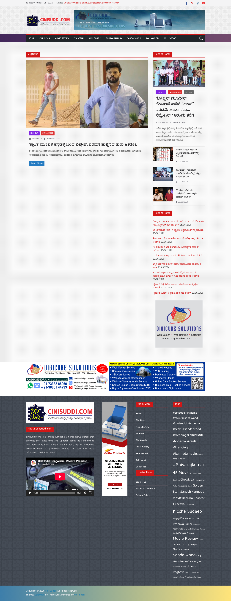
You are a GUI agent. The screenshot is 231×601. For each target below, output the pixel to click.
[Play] (30, 492)
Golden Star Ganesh (188, 489)
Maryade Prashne (186, 533)
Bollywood (170, 38)
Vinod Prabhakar (191, 577)
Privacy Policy (143, 495)
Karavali (180, 504)
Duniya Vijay (200, 480)
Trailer (175, 567)
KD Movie (190, 504)
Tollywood (152, 38)
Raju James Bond (185, 545)
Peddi (201, 539)
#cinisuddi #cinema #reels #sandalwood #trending (187, 429)
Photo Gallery (114, 38)
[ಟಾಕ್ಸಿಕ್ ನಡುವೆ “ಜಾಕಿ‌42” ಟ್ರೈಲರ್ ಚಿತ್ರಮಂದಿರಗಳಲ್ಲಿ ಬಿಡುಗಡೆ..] (163, 156)
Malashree (195, 529)
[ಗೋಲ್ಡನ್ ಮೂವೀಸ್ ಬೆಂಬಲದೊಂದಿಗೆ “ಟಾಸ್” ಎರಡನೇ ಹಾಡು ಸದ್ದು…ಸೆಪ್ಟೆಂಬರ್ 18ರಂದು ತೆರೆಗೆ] (179, 73)
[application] (60, 477)
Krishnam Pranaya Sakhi (187, 521)
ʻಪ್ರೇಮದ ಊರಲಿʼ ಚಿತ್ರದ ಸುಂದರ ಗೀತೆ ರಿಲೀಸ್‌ (172, 292)
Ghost (190, 486)
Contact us (141, 482)
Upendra (188, 572)
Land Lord (187, 529)
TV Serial (79, 38)
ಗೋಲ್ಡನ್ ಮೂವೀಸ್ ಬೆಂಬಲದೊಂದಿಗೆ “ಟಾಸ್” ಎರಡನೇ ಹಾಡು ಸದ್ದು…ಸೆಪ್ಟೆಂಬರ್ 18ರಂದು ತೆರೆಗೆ (175, 108)
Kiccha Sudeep (187, 512)
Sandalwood (134, 38)
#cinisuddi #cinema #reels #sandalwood (185, 416)
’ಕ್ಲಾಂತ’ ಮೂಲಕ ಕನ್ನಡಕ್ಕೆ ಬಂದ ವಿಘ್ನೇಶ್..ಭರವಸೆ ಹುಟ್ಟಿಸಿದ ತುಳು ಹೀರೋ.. (83, 145)
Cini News (44, 38)
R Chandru (185, 549)
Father (175, 486)
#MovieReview (179, 459)
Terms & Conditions (145, 489)
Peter (176, 545)
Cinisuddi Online (53, 139)
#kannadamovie (185, 454)
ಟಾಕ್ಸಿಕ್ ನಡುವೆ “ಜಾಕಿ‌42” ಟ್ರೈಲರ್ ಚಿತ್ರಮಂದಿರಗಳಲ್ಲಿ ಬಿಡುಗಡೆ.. (187, 153)
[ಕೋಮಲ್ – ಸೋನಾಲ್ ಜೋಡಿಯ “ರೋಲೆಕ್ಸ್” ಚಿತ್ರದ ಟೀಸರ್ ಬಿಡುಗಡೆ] (163, 176)
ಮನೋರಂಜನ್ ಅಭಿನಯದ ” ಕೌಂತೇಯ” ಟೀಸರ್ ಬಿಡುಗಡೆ (177, 255)
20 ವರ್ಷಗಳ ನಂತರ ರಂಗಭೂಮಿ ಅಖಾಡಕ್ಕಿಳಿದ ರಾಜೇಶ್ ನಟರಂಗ (187, 194)
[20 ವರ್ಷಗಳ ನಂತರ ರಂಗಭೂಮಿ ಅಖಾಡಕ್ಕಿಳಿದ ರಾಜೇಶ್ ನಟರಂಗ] (163, 196)
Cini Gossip (95, 38)
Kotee (184, 518)
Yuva (199, 577)
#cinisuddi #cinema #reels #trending (188, 441)
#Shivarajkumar (188, 465)
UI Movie (182, 567)
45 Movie (181, 473)
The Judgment (196, 562)
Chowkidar (187, 480)
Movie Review (62, 38)
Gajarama (182, 486)
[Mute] (85, 492)
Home (31, 38)
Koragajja (176, 519)
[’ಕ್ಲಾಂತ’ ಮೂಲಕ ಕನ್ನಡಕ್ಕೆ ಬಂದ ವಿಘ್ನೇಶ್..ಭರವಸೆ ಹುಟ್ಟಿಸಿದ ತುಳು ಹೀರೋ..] (87, 94)
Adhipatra (193, 473)
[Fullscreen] (90, 492)
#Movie (200, 454)
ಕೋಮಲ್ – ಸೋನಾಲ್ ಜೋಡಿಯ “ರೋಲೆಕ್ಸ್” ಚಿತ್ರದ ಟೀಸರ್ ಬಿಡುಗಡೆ (94, 3)
